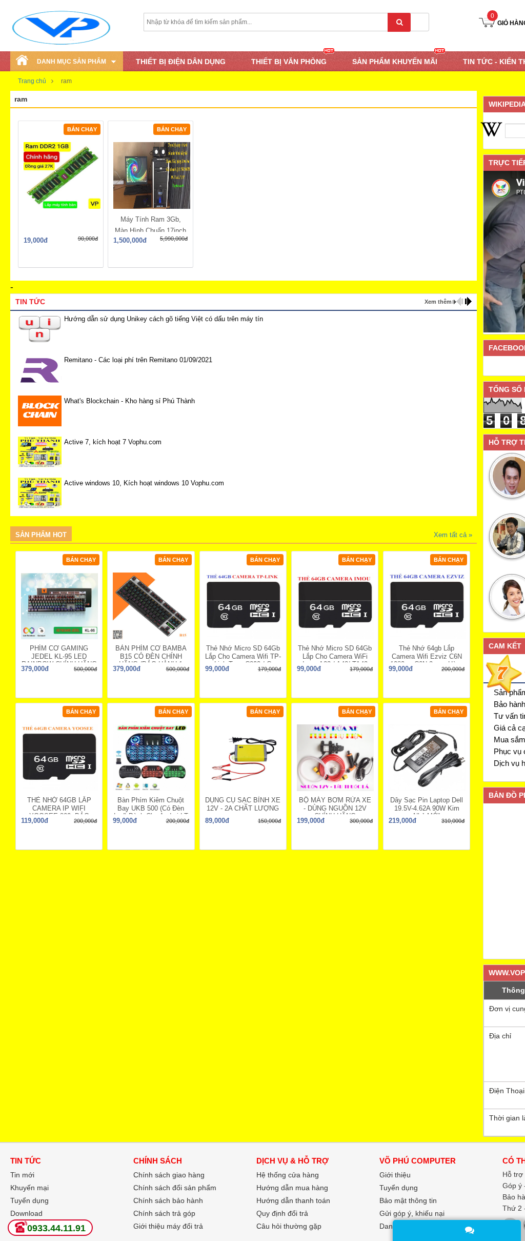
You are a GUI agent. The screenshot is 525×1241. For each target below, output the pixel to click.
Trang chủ (32, 81)
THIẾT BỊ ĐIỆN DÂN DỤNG (181, 61)
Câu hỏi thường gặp (288, 1226)
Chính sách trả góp (164, 1213)
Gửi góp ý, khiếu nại (412, 1213)
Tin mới (22, 1175)
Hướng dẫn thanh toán (293, 1200)
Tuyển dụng (398, 1188)
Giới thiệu (395, 1175)
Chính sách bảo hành (168, 1200)
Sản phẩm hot (41, 535)
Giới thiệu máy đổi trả (168, 1226)
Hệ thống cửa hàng (287, 1175)
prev (459, 301)
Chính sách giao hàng (169, 1175)
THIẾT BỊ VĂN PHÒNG (289, 61)
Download (26, 1213)
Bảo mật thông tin (408, 1200)
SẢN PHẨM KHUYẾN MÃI (394, 61)
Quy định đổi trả (282, 1213)
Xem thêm (438, 302)
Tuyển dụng (29, 1200)
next (468, 301)
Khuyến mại (29, 1188)
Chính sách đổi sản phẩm (174, 1188)
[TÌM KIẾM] (399, 22)
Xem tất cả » (453, 535)
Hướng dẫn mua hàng (292, 1188)
